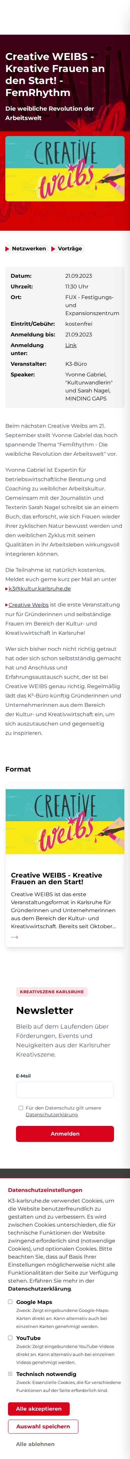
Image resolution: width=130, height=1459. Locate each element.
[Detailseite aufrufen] (65, 864)
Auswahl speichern (43, 1426)
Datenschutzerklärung (52, 1115)
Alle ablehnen (35, 1444)
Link (71, 345)
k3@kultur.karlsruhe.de (40, 588)
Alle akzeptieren (39, 1409)
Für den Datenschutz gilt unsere (63, 1111)
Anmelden (65, 1134)
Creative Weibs (29, 605)
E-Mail (23, 1076)
